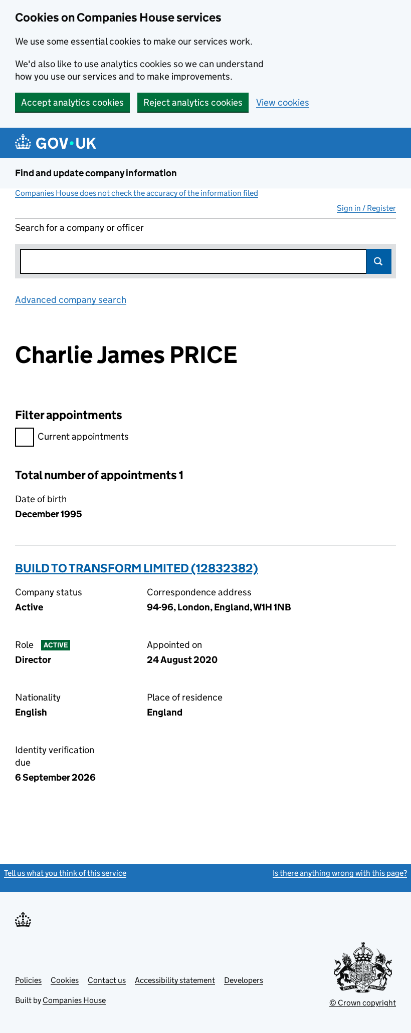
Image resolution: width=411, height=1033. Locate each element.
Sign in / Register (366, 208)
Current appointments (83, 436)
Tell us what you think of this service (65, 873)
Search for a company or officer (79, 227)
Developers (243, 980)
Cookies (65, 980)
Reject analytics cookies (193, 102)
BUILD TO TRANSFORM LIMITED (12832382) (136, 568)
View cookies (282, 102)
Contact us (107, 980)
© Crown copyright (362, 1002)
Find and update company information (96, 173)
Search (378, 261)
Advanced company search (70, 299)
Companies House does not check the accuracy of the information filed (136, 193)
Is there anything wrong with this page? (340, 873)
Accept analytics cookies (72, 102)
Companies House (74, 1000)
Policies (28, 980)
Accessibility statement (175, 980)
